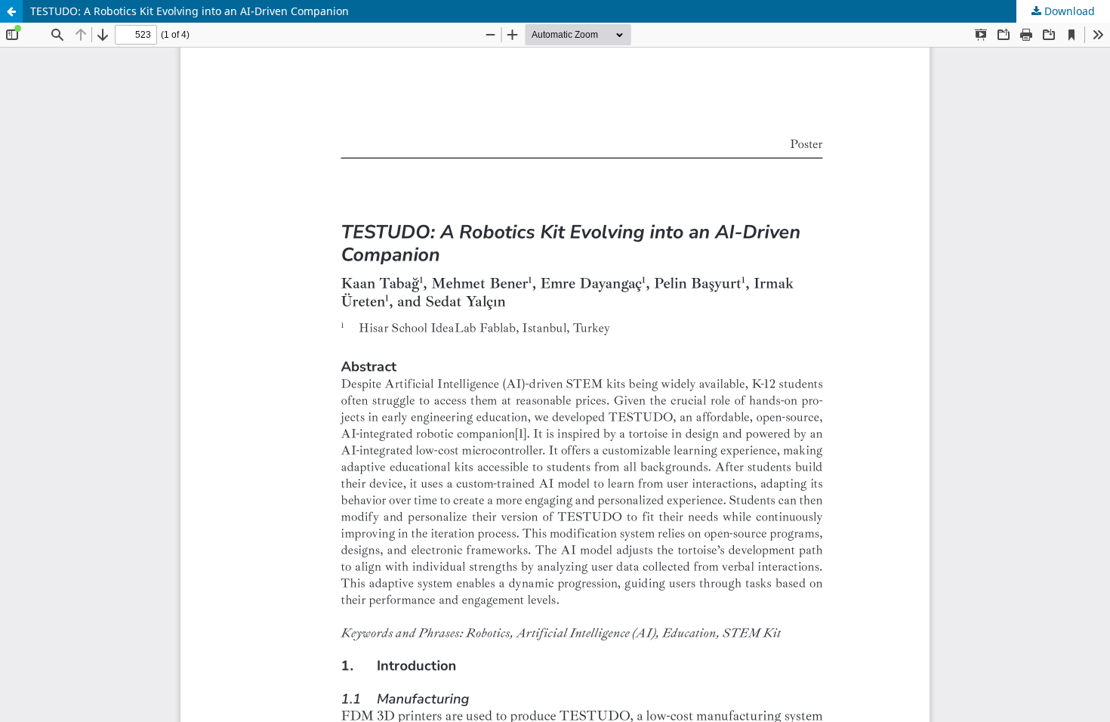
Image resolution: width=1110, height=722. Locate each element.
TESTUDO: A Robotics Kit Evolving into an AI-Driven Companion (189, 11)
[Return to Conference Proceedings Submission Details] (11, 11)
